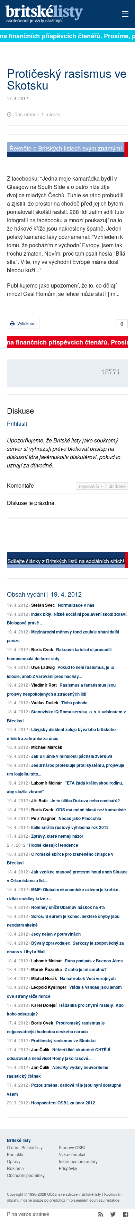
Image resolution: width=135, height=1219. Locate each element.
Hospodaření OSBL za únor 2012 (63, 1103)
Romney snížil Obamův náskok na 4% (68, 907)
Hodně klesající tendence (53, 845)
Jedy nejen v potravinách (56, 934)
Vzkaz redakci (72, 1154)
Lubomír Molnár (46, 783)
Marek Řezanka (46, 969)
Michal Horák (44, 978)
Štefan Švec (43, 605)
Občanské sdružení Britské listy (74, 1194)
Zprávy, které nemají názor (57, 836)
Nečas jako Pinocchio (79, 818)
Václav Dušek (44, 702)
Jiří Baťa (39, 800)
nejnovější (90, 486)
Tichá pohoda (74, 702)
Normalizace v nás (76, 605)
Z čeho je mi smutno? (86, 969)
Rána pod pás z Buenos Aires (94, 960)
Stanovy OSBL (72, 1147)
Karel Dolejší (43, 1005)
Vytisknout (26, 323)
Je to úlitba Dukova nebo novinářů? (85, 800)
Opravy (13, 1161)
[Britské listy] (67, 150)
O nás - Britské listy (25, 1147)
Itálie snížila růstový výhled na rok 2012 (70, 827)
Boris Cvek (42, 649)
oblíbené (117, 486)
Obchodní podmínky (26, 1175)
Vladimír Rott (44, 685)
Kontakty (15, 1154)
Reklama (15, 1168)
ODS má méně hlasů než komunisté (91, 809)
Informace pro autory (78, 1161)
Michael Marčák (46, 747)
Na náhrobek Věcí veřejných (88, 978)
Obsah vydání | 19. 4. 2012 (44, 593)
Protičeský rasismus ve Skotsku (63, 1040)
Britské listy (55, 14)
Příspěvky (68, 1168)
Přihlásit (17, 424)
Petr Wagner (43, 818)
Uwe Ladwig (43, 667)
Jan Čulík (40, 1049)
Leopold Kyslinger (48, 987)
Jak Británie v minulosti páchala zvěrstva (71, 756)
